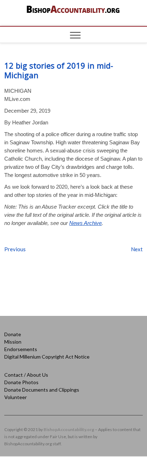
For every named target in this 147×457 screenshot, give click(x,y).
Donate (12, 334)
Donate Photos (21, 382)
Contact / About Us (26, 375)
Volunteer (15, 397)
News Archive (85, 223)
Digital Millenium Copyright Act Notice (47, 357)
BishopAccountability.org (69, 429)
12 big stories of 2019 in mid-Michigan (58, 70)
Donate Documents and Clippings (41, 390)
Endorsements (20, 349)
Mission (12, 342)
